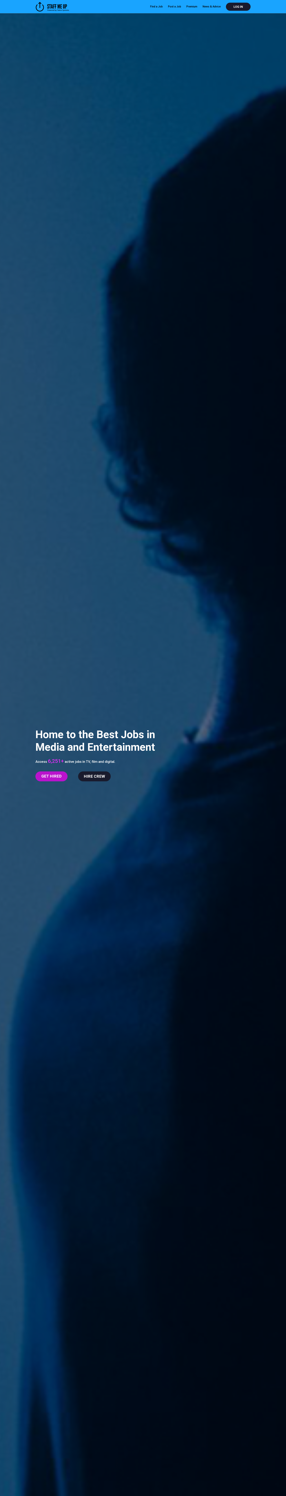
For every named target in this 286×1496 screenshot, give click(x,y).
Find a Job (156, 6)
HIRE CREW (94, 776)
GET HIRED (51, 776)
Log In (238, 6)
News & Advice (212, 6)
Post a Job (174, 6)
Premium (191, 6)
